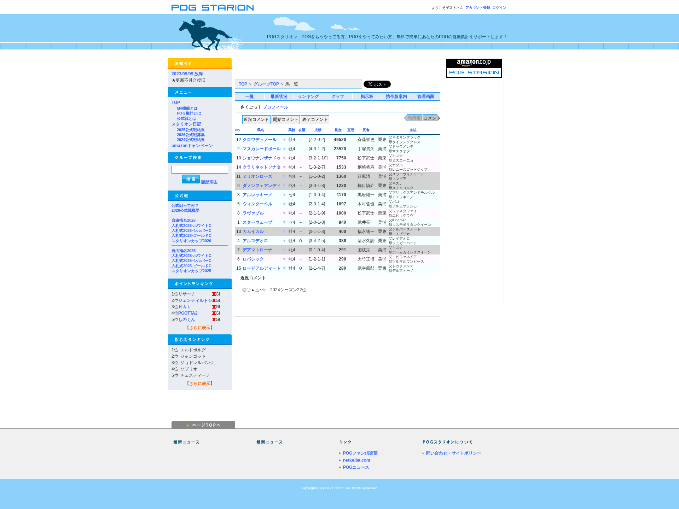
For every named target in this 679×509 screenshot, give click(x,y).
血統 (413, 130)
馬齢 (291, 130)
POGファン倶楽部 (360, 453)
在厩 (302, 130)
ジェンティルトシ (195, 300)
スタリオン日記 (186, 124)
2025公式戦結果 (191, 130)
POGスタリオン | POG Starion (213, 8)
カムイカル (253, 231)
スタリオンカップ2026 (191, 241)
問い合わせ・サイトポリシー (453, 453)
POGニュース (356, 467)
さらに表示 (199, 327)
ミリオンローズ (257, 176)
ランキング (308, 96)
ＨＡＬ (184, 306)
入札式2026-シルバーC (191, 230)
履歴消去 (209, 182)
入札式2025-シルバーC (191, 260)
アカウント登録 (477, 8)
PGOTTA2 (188, 313)
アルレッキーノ (257, 194)
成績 (317, 130)
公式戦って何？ (185, 205)
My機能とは (187, 108)
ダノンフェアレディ (262, 185)
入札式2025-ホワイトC (191, 255)
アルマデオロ (255, 240)
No (237, 130)
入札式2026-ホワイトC (191, 225)
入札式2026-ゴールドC (191, 235)
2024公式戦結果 (191, 140)
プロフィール (275, 107)
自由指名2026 (184, 220)
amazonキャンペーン (192, 145)
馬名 (260, 130)
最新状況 (279, 96)
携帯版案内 (396, 96)
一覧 (249, 96)
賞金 (338, 130)
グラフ (337, 96)
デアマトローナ (257, 249)
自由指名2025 (184, 250)
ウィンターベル (257, 203)
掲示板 (367, 96)
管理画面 (425, 96)
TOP (176, 102)
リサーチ (186, 294)
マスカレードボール (262, 148)
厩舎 (366, 130)
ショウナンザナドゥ (262, 158)
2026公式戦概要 (185, 210)
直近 (350, 130)
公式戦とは (186, 118)
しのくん (186, 319)
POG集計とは (189, 113)
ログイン (499, 8)
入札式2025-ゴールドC (191, 266)
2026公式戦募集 (191, 135)
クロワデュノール (260, 139)
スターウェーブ (257, 222)
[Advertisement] (318, 69)
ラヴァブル (253, 213)
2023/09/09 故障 (187, 73)
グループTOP (266, 84)
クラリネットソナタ (262, 167)
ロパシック (253, 259)
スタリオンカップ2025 (191, 271)
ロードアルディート (262, 268)
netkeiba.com (356, 460)
